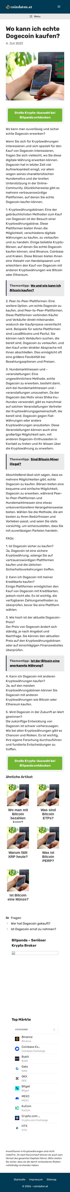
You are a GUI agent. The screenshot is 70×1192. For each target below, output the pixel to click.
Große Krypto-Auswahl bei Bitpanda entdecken (35, 115)
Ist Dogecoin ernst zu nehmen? (33, 929)
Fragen (16, 918)
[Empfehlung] (35, 954)
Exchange (21, 1029)
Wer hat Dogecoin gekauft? (30, 923)
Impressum (36, 1179)
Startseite (19, 1179)
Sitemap (51, 1179)
